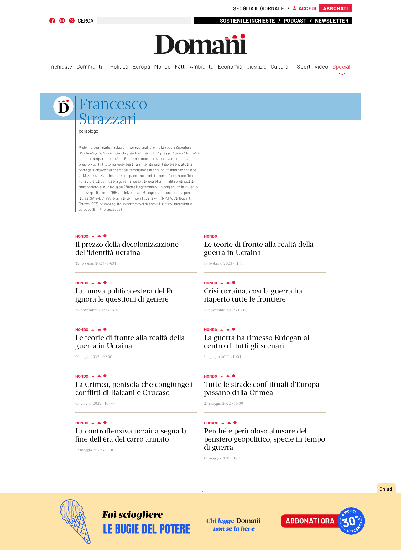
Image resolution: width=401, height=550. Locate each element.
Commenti (89, 66)
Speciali (342, 67)
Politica (119, 66)
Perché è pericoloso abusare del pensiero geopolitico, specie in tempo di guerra (264, 439)
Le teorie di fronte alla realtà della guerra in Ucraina (259, 248)
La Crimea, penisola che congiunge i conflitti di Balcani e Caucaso (134, 388)
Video (321, 66)
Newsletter (331, 20)
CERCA (86, 20)
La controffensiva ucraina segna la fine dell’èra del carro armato (131, 435)
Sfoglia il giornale (258, 8)
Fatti (180, 66)
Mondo (162, 66)
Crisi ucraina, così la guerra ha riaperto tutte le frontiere (253, 295)
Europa (141, 66)
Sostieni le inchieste (247, 20)
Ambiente (202, 66)
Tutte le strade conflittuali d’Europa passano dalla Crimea (262, 388)
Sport (303, 66)
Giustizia (256, 66)
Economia (230, 66)
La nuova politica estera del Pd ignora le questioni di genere (125, 295)
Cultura (279, 66)
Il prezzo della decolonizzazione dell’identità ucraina (127, 248)
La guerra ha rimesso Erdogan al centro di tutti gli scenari (256, 341)
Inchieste (60, 66)
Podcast (295, 20)
